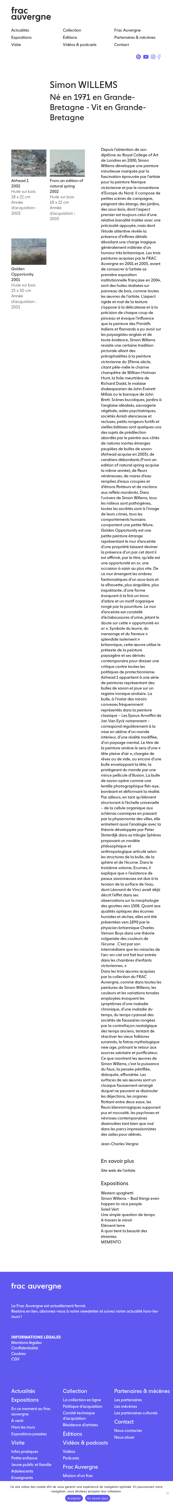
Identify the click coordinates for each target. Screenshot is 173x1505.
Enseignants (22, 1477)
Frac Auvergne (80, 1467)
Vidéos (69, 1451)
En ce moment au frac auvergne (31, 1411)
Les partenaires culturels (135, 1412)
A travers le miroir (116, 1220)
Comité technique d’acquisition (79, 1415)
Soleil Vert (110, 1209)
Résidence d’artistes (80, 1424)
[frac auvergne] (31, 20)
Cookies (18, 1353)
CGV (15, 1359)
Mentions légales (26, 1342)
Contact (124, 1421)
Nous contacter (128, 1430)
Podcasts (71, 1458)
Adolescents (22, 1471)
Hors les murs (23, 1427)
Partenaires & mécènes (138, 1391)
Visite (18, 1442)
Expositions (25, 1400)
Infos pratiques (24, 1451)
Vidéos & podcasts (85, 1442)
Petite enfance (24, 1458)
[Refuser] (167, 1493)
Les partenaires (128, 1399)
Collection (75, 1391)
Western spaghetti (117, 1193)
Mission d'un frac (78, 1475)
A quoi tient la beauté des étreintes (124, 1233)
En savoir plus (97, 1498)
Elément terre (113, 1225)
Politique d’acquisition (82, 1406)
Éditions (72, 1434)
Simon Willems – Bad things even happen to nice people (130, 1201)
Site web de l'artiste (118, 1170)
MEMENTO (111, 1242)
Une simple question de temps (128, 1214)
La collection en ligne (82, 1399)
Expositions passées (29, 1433)
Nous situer (124, 1437)
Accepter (74, 1498)
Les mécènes (125, 1406)
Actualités (23, 1391)
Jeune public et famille (31, 1464)
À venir (17, 1420)
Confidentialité (24, 1348)
